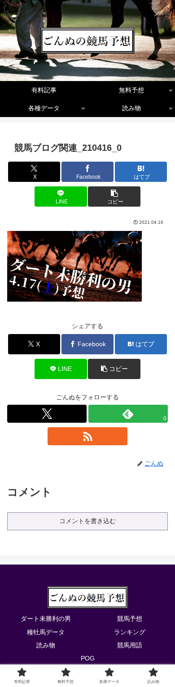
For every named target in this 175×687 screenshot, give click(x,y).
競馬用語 (129, 645)
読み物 (45, 645)
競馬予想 (129, 618)
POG (88, 658)
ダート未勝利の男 (46, 618)
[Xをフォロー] (47, 414)
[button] (114, 196)
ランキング (129, 632)
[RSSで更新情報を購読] (87, 436)
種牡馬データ (46, 632)
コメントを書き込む (87, 520)
